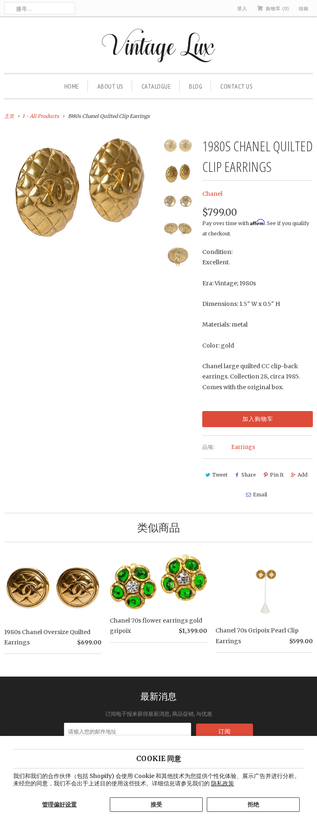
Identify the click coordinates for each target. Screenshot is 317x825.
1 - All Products (40, 116)
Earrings (243, 447)
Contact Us (236, 86)
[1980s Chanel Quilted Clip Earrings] (80, 187)
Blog (195, 86)
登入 (242, 8)
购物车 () (276, 8)
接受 (156, 804)
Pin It (277, 475)
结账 (304, 8)
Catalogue (156, 86)
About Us (110, 86)
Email (260, 494)
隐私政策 (222, 783)
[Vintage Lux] (158, 47)
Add (303, 475)
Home (71, 86)
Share (248, 475)
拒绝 (253, 804)
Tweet (219, 475)
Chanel (212, 193)
